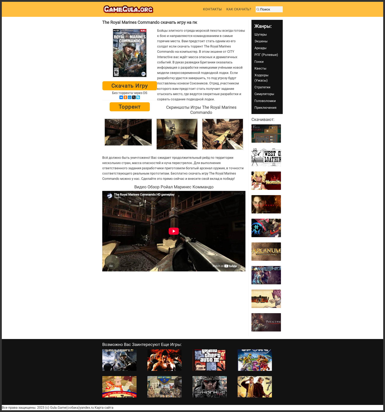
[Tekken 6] (164, 360)
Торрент (130, 107)
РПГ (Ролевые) (266, 55)
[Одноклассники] (125, 97)
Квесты (260, 68)
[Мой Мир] (129, 97)
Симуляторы (264, 94)
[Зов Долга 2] (119, 360)
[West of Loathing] (266, 157)
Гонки (259, 62)
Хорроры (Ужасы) (261, 77)
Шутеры (260, 34)
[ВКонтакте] (121, 97)
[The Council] (266, 204)
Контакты (212, 9)
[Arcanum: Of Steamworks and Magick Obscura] (266, 251)
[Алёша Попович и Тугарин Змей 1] (119, 387)
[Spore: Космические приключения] (255, 360)
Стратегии (262, 87)
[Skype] (138, 97)
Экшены (261, 41)
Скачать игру (129, 86)
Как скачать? (238, 9)
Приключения (265, 107)
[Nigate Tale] (266, 181)
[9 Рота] (164, 387)
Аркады (260, 48)
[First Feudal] (266, 133)
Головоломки (265, 101)
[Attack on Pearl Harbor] (255, 387)
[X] (134, 97)
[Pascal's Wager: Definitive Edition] (266, 322)
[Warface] (209, 387)
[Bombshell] (266, 275)
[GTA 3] (209, 360)
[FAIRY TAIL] (266, 299)
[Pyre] (266, 228)
